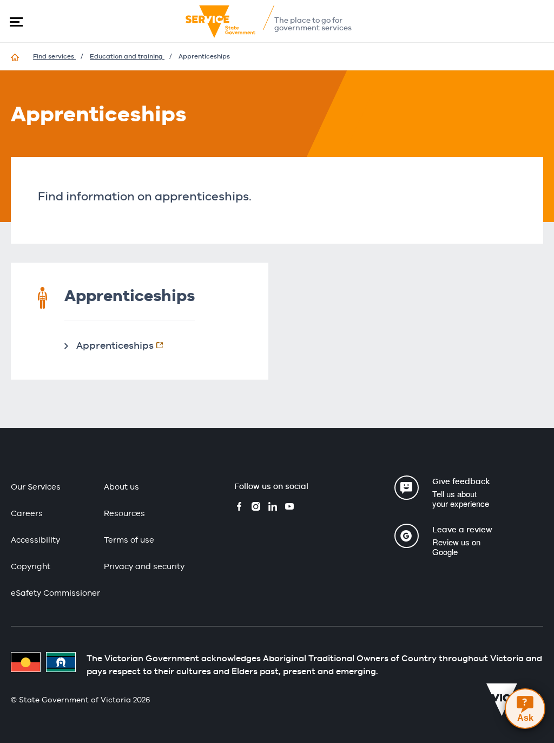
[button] (16, 21)
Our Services (36, 486)
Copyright (30, 566)
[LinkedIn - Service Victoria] (273, 507)
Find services (54, 56)
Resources (124, 513)
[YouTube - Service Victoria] (289, 507)
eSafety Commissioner (55, 592)
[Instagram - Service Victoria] (256, 507)
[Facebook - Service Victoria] (239, 507)
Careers (27, 513)
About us (121, 486)
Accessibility (35, 539)
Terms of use (129, 539)
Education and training (127, 56)
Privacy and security (144, 566)
